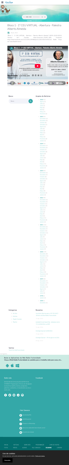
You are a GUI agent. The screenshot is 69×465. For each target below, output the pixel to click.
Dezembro (43, 118)
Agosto (42, 101)
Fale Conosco (36, 447)
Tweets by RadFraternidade (16, 350)
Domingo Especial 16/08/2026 (44, 331)
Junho (41, 105)
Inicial (6, 445)
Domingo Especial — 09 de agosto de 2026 (47, 337)
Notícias (15, 316)
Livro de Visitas (54, 445)
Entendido (8, 460)
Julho (41, 103)
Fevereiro (42, 113)
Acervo (24, 447)
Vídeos (15, 447)
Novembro (43, 120)
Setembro (43, 124)
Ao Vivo (15, 313)
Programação (40, 445)
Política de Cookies (40, 456)
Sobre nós (27, 445)
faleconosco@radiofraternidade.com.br (33, 427)
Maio (41, 107)
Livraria (59, 447)
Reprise (15, 322)
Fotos (6, 447)
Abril (41, 109)
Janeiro (42, 140)
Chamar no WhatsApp (28, 423)
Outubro (42, 122)
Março (42, 111)
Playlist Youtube (17, 319)
